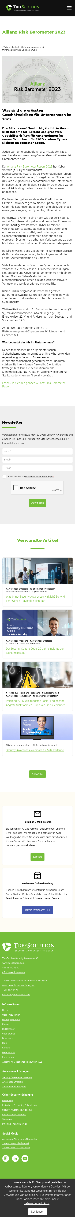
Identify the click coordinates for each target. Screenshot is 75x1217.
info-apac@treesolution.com (16, 994)
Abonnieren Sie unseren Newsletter (19, 1139)
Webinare (7, 1119)
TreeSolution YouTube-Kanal (16, 1147)
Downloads (7, 1038)
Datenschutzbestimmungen (39, 476)
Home (5, 1010)
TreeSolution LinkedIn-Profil (15, 1143)
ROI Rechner (8, 1029)
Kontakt (37, 856)
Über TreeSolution (11, 1014)
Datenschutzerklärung (37, 1203)
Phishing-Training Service (14, 1123)
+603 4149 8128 (10, 990)
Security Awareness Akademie (17, 1110)
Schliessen (37, 1211)
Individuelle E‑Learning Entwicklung (19, 1105)
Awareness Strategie (12, 1082)
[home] (21, 8)
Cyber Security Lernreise (14, 1114)
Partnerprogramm (11, 1019)
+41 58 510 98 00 (10, 967)
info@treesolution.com (13, 972)
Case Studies (8, 1033)
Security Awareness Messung (17, 1077)
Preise (5, 1024)
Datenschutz (8, 1052)
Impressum (8, 1057)
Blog (4, 1043)
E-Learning (7, 1100)
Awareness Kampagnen (14, 1086)
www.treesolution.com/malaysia (18, 985)
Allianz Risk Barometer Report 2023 (29, 166)
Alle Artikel (37, 774)
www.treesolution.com (13, 963)
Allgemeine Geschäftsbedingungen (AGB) (22, 1061)
